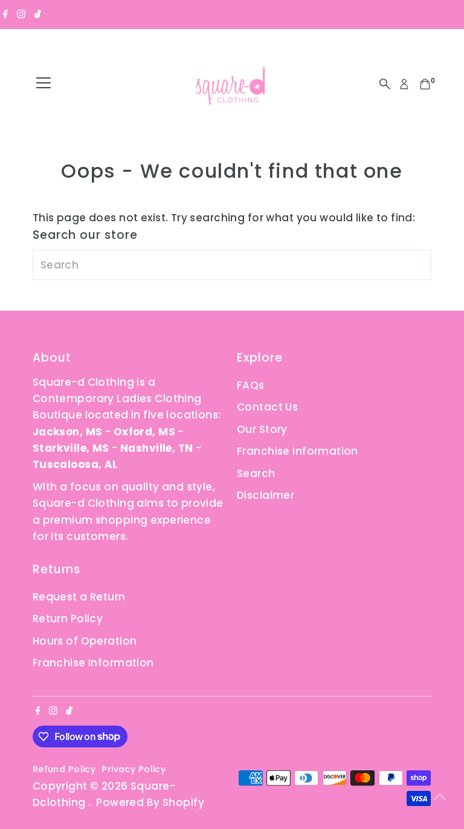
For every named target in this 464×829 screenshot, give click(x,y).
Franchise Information (297, 451)
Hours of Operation (85, 641)
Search (256, 473)
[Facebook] (5, 14)
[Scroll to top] (440, 796)
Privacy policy (134, 769)
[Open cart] (425, 84)
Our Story (262, 429)
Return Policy (68, 618)
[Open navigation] (43, 84)
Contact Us (267, 407)
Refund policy (64, 769)
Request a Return (79, 597)
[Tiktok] (37, 14)
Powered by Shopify (150, 802)
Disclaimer (265, 495)
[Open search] (384, 84)
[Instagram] (21, 14)
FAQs (251, 385)
